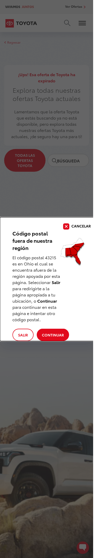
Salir (23, 334)
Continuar (53, 334)
